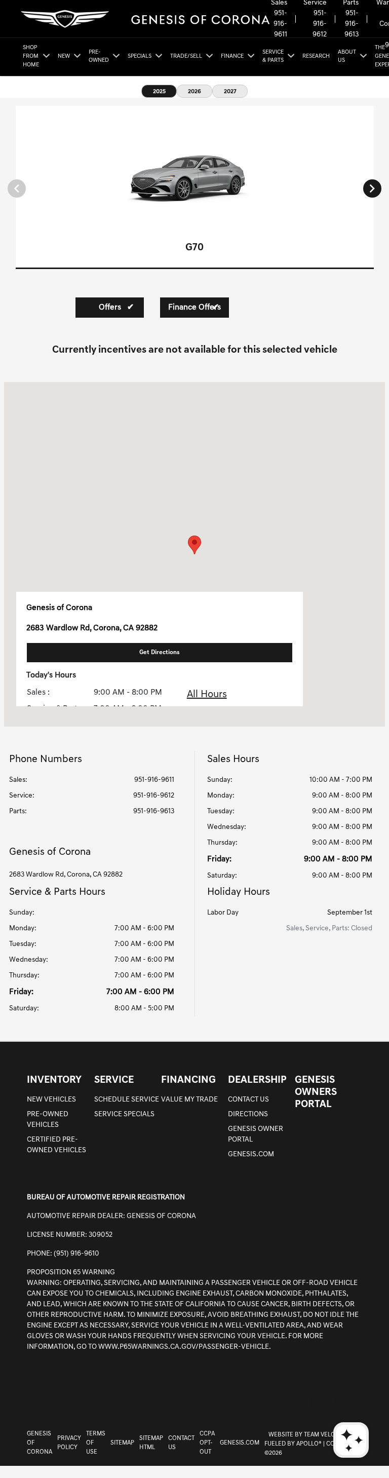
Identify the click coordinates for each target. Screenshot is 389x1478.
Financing (188, 1080)
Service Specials (124, 1114)
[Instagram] (316, 1402)
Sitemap (122, 1443)
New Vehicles (51, 1100)
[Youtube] (358, 1402)
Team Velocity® (327, 1435)
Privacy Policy (69, 1443)
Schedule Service (126, 1100)
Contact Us (248, 1100)
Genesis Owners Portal (316, 1092)
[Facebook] (295, 1402)
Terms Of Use (95, 1443)
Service (114, 1080)
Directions (248, 1114)
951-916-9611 (280, 24)
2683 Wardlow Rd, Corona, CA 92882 (66, 875)
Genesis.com (251, 1154)
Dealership (257, 1080)
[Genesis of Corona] (144, 19)
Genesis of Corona (39, 1443)
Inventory (54, 1080)
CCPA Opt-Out (207, 1443)
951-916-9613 (351, 24)
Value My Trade (189, 1100)
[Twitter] (337, 1402)
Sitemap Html (151, 1443)
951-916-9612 (320, 24)
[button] (194, 545)
